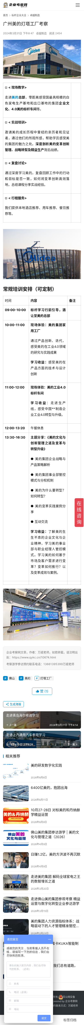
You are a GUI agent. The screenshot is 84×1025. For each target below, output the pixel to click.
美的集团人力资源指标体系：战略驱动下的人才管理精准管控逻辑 (55, 923)
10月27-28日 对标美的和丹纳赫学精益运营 (55, 812)
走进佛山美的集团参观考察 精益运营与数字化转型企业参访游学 (55, 901)
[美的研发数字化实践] (16, 771)
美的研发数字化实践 (46, 765)
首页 (5, 15)
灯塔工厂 (46, 678)
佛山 (12, 678)
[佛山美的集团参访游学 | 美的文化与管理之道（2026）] (16, 838)
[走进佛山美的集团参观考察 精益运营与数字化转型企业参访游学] (16, 905)
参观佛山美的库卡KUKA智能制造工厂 (54, 946)
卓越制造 (41, 33)
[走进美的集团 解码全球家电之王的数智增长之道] (16, 882)
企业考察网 (71, 1001)
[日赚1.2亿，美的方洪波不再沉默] (16, 860)
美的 (15, 97)
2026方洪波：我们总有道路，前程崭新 (54, 968)
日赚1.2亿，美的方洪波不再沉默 (55, 854)
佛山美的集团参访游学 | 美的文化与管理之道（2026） (55, 834)
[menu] (77, 5)
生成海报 (15, 704)
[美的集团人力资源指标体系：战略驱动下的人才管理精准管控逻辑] (16, 927)
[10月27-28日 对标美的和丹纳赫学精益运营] (16, 816)
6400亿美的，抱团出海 (49, 788)
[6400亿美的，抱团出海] (16, 793)
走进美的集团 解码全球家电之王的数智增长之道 (55, 879)
